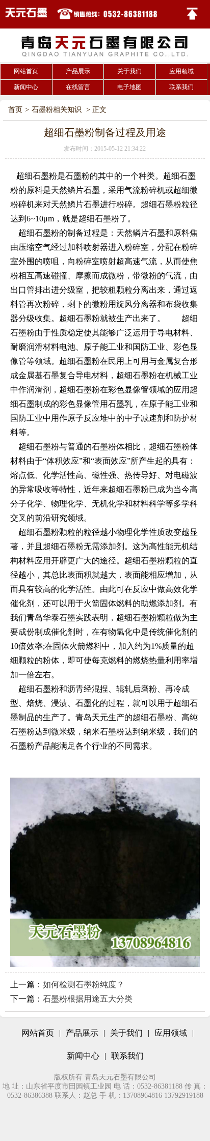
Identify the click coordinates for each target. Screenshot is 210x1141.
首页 (15, 109)
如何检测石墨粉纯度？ (83, 984)
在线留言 (78, 87)
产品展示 (78, 71)
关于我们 (129, 71)
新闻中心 (26, 87)
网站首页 (26, 71)
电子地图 (129, 87)
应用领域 (181, 71)
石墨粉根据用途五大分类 (88, 998)
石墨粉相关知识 (57, 109)
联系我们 (181, 87)
